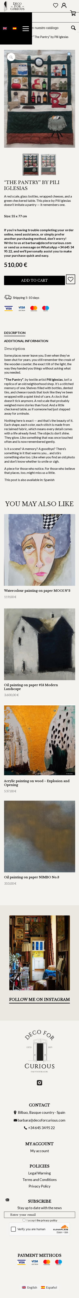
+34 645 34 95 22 (41, 1128)
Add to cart (34, 280)
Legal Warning (39, 1173)
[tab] (14, 333)
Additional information (26, 341)
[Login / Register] (63, 6)
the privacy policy (46, 1220)
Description (14, 333)
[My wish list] (55, 6)
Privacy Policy (39, 1186)
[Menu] (25, 28)
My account (39, 1151)
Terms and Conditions (39, 1179)
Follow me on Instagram (39, 999)
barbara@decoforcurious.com (41, 1120)
